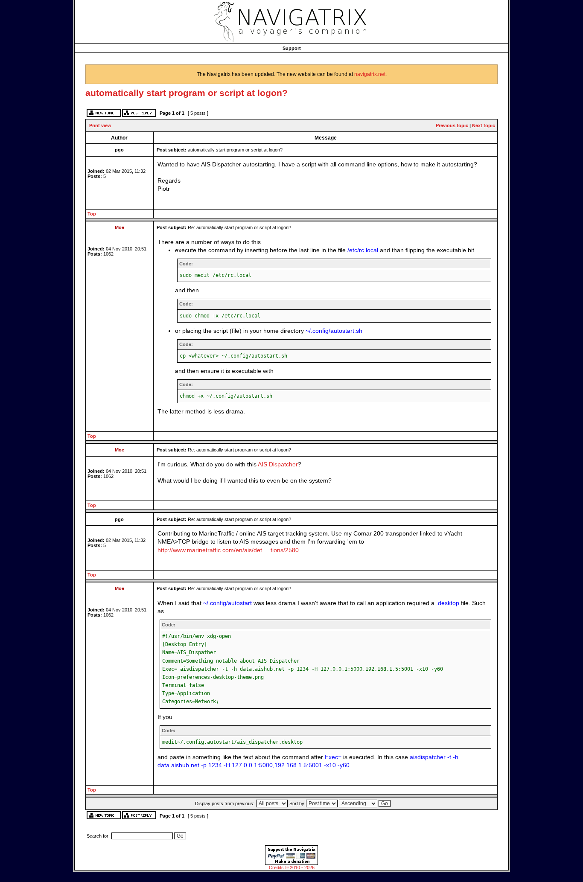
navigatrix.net (369, 74)
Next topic (483, 125)
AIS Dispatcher (278, 464)
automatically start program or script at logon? (186, 93)
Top (91, 213)
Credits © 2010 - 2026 (292, 867)
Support (292, 48)
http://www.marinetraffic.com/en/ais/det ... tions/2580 (228, 550)
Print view (100, 125)
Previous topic (452, 125)
